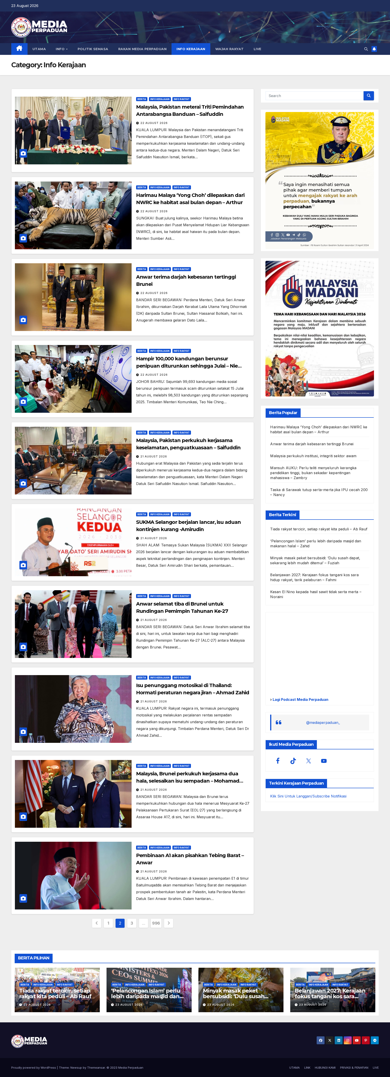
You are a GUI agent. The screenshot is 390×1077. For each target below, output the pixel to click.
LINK (307, 1067)
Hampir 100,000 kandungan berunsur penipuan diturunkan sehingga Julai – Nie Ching (187, 366)
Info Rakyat (182, 99)
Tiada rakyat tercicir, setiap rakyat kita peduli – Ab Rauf (318, 529)
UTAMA (39, 49)
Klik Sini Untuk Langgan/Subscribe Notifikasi (308, 796)
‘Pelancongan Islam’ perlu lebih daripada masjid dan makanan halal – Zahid (145, 996)
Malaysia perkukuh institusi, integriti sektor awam (313, 456)
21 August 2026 (153, 456)
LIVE (257, 49)
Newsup (76, 1067)
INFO (61, 49)
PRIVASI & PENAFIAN (354, 1067)
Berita (141, 99)
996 (156, 923)
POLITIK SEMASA (93, 49)
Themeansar (96, 1067)
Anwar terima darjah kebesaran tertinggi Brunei (311, 444)
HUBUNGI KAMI (325, 1067)
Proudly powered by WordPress (34, 1067)
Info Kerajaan (159, 99)
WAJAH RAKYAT (229, 49)
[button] (366, 49)
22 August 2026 (154, 123)
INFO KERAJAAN (190, 49)
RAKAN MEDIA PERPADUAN (142, 49)
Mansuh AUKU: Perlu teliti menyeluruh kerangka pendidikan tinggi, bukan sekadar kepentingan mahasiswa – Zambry (313, 473)
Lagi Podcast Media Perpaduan (300, 699)
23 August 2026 (37, 1004)
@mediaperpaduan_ (323, 722)
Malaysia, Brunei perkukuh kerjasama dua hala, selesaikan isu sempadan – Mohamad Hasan (187, 781)
